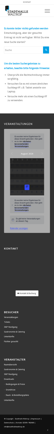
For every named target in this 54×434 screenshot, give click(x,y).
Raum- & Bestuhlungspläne (17, 395)
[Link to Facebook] (47, 430)
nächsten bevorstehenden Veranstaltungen (23, 144)
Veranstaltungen (11, 317)
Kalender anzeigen (19, 228)
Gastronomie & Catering (14, 332)
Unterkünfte (9, 336)
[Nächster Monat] (42, 153)
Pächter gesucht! (11, 341)
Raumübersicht (10, 364)
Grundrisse (10, 390)
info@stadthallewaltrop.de (14, 427)
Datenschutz (9, 423)
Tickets (7, 322)
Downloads (9, 379)
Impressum (36, 419)
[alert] (27, 141)
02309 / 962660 (28, 423)
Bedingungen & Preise (15, 384)
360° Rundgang (10, 327)
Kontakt (27, 2)
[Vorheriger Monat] (12, 153)
